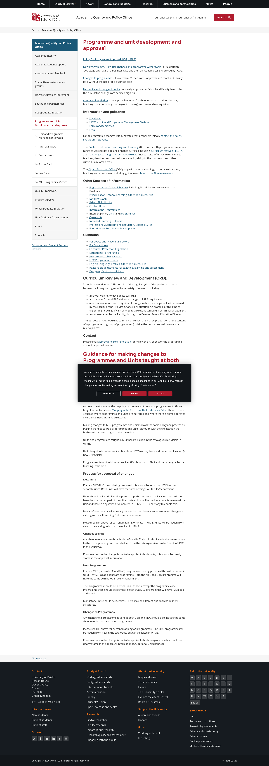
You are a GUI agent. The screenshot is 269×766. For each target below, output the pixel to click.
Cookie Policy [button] (165, 381)
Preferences (108, 393)
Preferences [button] (147, 385)
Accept (160, 393)
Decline (134, 393)
